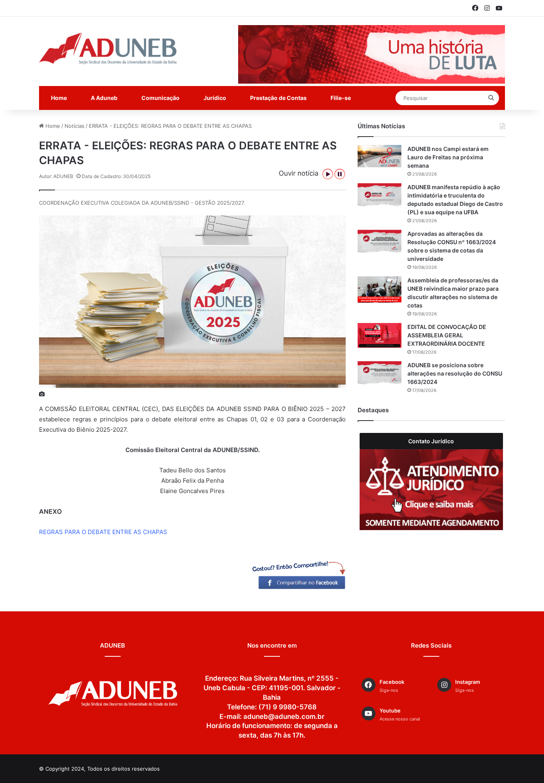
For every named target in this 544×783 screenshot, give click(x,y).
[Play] (328, 174)
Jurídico (215, 97)
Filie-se (341, 97)
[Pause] (340, 174)
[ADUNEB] (107, 49)
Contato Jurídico (431, 441)
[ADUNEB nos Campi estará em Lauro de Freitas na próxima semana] (379, 156)
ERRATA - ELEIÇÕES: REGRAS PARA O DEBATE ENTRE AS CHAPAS (170, 126)
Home (59, 97)
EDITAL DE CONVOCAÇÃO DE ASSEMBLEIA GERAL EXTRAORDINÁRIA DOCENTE (446, 335)
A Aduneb (104, 97)
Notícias (74, 126)
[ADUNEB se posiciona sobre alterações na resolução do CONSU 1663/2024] (379, 373)
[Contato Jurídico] (431, 489)
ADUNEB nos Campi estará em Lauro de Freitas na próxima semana (448, 157)
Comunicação (160, 97)
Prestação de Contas (278, 97)
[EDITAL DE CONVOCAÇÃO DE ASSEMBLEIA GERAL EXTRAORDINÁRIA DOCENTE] (379, 335)
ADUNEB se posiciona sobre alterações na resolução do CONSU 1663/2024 (454, 373)
